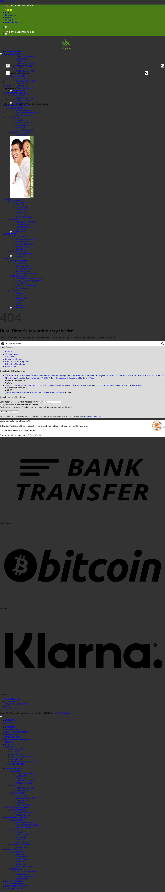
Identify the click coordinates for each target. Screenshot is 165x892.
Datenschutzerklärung (93, 416)
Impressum (20, 295)
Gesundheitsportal (23, 269)
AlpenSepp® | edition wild (22, 757)
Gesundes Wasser (23, 115)
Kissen (18, 135)
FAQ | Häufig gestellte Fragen (28, 278)
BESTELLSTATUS (12, 699)
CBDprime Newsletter (15, 364)
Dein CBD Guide (22, 81)
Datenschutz (21, 298)
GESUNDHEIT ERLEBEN (16, 105)
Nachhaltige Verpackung (26, 273)
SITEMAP (9, 742)
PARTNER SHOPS (18, 251)
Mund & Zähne (22, 123)
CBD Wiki (19, 83)
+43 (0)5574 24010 (62, 713)
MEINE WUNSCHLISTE (16, 886)
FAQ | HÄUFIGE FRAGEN (16, 732)
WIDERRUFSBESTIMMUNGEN (19, 739)
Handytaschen (21, 207)
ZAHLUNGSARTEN (14, 881)
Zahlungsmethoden (14, 359)
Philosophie (10, 366)
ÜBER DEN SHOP (18, 276)
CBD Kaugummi (22, 791)
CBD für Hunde (22, 98)
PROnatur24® (16, 749)
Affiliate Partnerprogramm (17, 362)
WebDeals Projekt (23, 254)
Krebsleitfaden (22, 224)
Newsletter (20, 264)
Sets (17, 127)
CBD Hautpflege (22, 783)
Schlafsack (20, 212)
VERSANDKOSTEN (14, 884)
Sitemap (19, 305)
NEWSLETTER (11, 730)
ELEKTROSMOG (18, 202)
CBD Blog (19, 86)
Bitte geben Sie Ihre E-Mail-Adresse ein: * (18, 402)
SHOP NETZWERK (19, 237)
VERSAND (10, 701)
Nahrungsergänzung (24, 110)
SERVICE (14, 291)
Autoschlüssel (21, 210)
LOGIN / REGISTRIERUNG (17, 704)
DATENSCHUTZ (12, 737)
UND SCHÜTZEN (13, 200)
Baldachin (19, 205)
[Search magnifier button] (162, 65)
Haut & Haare (21, 120)
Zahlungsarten (21, 288)
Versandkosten (22, 283)
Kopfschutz (20, 215)
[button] (8, 86)
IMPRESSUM (11, 709)
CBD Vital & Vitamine (25, 64)
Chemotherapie (22, 227)
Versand (9, 20)
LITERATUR (15, 219)
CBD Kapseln (21, 59)
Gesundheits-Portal (14, 22)
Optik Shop (20, 249)
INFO (7, 259)
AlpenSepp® (16, 754)
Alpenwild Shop (22, 244)
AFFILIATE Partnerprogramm (28, 281)
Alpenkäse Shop (22, 242)
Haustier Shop (21, 246)
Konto (8, 17)
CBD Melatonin (22, 788)
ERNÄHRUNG (16, 108)
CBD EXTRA (15, 69)
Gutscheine (10, 357)
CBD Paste (20, 61)
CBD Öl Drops (21, 56)
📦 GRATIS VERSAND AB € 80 (20, 6)
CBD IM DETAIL (17, 76)
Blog (7, 12)
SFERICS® (15, 752)
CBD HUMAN (11, 51)
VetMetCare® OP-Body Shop (23, 761)
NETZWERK (10, 234)
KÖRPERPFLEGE (18, 118)
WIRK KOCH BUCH (24, 222)
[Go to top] (1, 716)
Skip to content (7, 1)
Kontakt (19, 293)
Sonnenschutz (21, 125)
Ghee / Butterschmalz (25, 113)
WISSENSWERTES (18, 261)
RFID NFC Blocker (23, 217)
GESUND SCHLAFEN (20, 132)
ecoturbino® (16, 759)
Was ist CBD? (21, 78)
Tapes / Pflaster (22, 130)
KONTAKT (10, 727)
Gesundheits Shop (23, 239)
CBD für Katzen (22, 100)
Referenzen (10, 15)
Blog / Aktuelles (22, 266)
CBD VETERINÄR (13, 93)
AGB (17, 303)
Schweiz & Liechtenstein (26, 286)
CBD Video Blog (22, 88)
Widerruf (19, 300)
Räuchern (19, 229)
